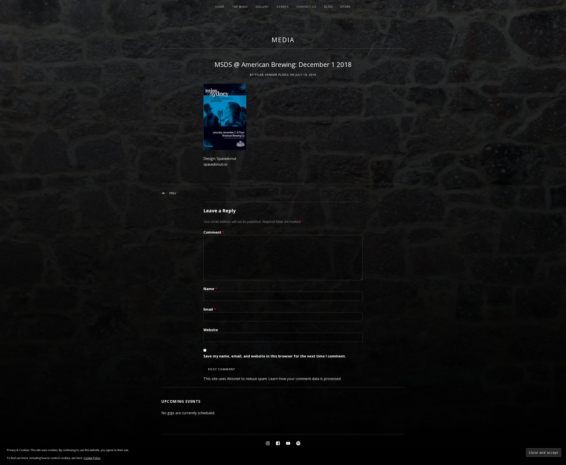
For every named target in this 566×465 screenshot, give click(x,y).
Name (210, 288)
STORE (345, 7)
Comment (213, 232)
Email (209, 309)
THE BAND (240, 7)
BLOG (328, 7)
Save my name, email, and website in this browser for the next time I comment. (274, 356)
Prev (172, 193)
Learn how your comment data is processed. (304, 378)
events (283, 7)
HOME (219, 7)
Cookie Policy (92, 458)
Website (210, 329)
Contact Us (306, 7)
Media (283, 39)
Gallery (262, 7)
